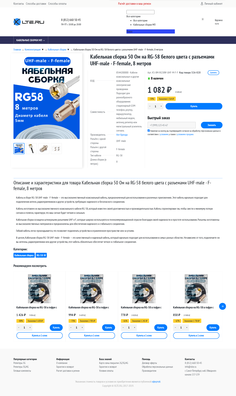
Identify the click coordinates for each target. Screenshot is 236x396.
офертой (156, 381)
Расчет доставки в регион (68, 370)
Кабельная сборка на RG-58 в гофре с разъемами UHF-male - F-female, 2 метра (194, 307)
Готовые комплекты (22, 370)
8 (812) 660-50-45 (71, 20)
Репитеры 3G (19, 363)
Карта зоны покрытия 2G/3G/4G (113, 363)
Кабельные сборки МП (29, 40)
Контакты (18, 4)
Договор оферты (149, 363)
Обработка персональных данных (157, 366)
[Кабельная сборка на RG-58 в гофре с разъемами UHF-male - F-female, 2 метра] (196, 288)
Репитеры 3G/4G (21, 366)
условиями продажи (185, 134)
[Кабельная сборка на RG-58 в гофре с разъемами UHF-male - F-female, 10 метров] (39, 288)
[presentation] (222, 306)
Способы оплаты (57, 4)
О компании (61, 363)
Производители (149, 370)
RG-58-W (41, 255)
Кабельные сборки (24, 255)
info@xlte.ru (190, 366)
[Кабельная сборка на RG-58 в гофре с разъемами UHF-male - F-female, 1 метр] (144, 288)
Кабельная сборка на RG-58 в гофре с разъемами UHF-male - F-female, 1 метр (141, 307)
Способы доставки (36, 4)
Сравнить (213, 72)
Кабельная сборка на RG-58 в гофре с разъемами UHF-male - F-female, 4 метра (90, 307)
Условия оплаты (106, 370)
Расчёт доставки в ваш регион (134, 4)
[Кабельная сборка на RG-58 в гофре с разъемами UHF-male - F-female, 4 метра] (92, 288)
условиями (164, 134)
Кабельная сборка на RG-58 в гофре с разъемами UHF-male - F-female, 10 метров (39, 307)
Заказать (212, 125)
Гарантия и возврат (65, 366)
